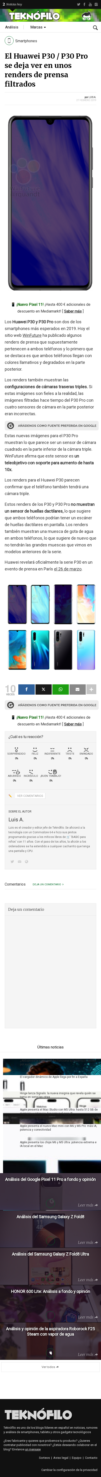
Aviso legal (60, 1457)
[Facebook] (84, 4)
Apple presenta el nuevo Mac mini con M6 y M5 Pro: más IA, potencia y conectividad (58, 1127)
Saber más (73, 311)
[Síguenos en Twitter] (13, 862)
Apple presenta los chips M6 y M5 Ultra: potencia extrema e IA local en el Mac (58, 1144)
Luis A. (92, 97)
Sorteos (44, 1457)
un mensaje (33, 1449)
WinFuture (32, 335)
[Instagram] (96, 4)
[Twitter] (79, 4)
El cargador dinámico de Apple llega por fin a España (54, 1077)
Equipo (77, 1457)
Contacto (91, 1457)
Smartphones (26, 41)
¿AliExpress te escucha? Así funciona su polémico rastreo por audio (58, 1062)
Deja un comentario (47, 884)
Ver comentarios (30, 796)
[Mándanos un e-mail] (20, 862)
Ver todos (48, 1367)
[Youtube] (90, 4)
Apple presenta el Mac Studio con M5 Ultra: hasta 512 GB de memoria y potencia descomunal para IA (59, 1111)
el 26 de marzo (68, 568)
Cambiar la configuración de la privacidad (69, 1470)
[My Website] (27, 862)
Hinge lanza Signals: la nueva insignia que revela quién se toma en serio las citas (58, 1095)
